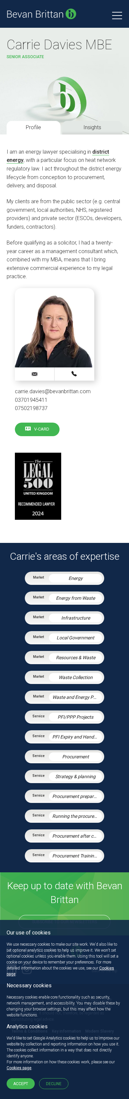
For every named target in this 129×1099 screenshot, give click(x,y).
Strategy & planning (75, 776)
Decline (54, 1083)
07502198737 (31, 408)
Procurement (75, 756)
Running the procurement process (77, 816)
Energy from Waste (75, 598)
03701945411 (31, 400)
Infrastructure (75, 618)
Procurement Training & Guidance (77, 855)
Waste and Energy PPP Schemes (77, 697)
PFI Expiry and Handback (77, 736)
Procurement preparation (77, 796)
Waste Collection (76, 677)
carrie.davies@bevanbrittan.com (53, 391)
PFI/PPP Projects (75, 717)
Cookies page (19, 1068)
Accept (20, 1083)
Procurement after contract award (77, 836)
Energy (75, 578)
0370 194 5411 (74, 373)
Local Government (75, 637)
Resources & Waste (75, 657)
